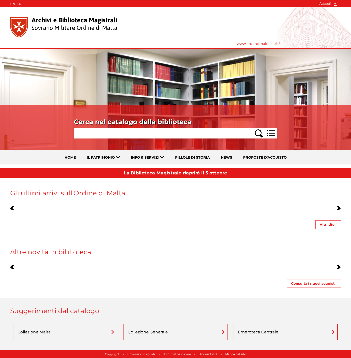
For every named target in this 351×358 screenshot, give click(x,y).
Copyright (112, 354)
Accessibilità (208, 354)
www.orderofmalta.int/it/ (258, 44)
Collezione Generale (148, 332)
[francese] (18, 3)
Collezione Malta (34, 332)
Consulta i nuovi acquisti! (314, 283)
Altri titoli (328, 225)
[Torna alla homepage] (63, 27)
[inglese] (12, 3)
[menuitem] (75, 157)
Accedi (325, 4)
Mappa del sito (235, 354)
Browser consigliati (141, 354)
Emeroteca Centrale (258, 332)
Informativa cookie (177, 354)
